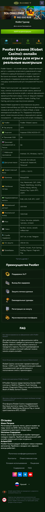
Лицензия (34, 463)
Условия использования (16, 463)
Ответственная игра (28, 458)
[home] (22, 3)
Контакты (12, 458)
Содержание (19, 468)
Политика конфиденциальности (22, 453)
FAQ (30, 468)
